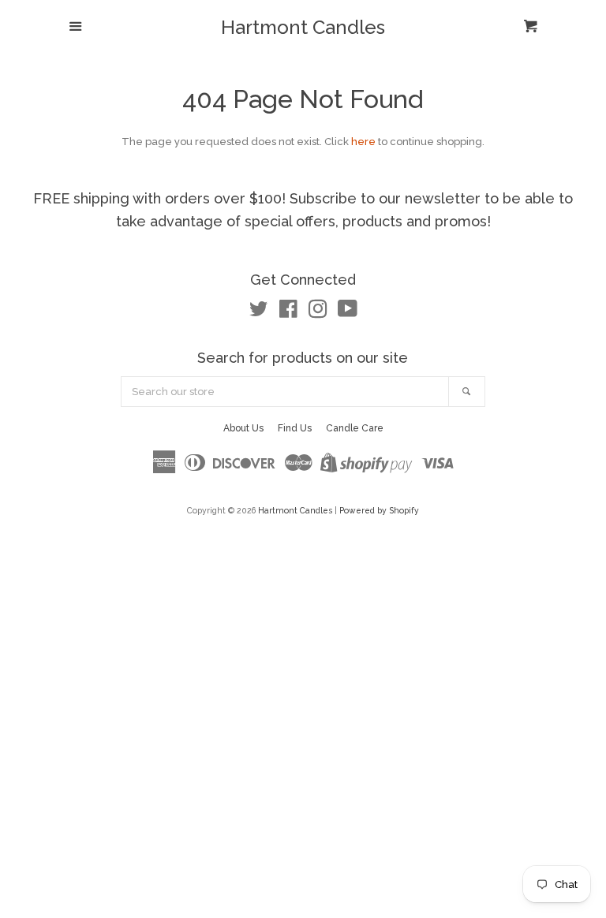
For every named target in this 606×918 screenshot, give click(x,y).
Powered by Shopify (379, 510)
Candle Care (354, 428)
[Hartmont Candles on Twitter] (258, 313)
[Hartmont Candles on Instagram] (318, 313)
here (363, 141)
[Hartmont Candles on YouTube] (347, 313)
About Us (243, 428)
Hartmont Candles (303, 27)
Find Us (295, 428)
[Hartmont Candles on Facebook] (288, 313)
